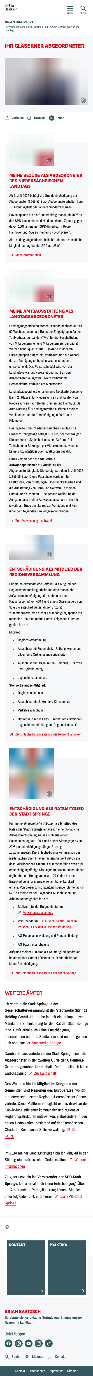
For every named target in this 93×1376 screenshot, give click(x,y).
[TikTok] (49, 1343)
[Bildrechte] (83, 100)
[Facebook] (9, 1343)
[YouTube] (29, 1343)
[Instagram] (19, 1343)
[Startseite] (8, 1227)
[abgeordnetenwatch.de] (39, 1343)
